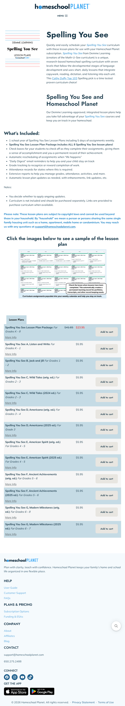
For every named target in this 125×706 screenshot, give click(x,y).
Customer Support (15, 593)
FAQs (7, 598)
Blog (6, 641)
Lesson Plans (16, 320)
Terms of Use (106, 702)
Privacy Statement (83, 702)
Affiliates (9, 636)
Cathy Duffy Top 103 (64, 78)
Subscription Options (16, 611)
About (7, 630)
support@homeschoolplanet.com (55, 226)
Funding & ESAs (13, 616)
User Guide (10, 587)
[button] (116, 626)
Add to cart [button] (106, 332)
